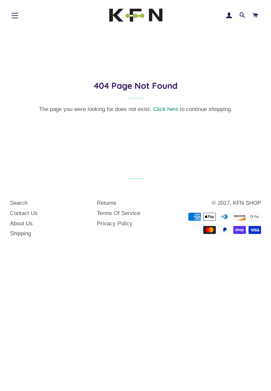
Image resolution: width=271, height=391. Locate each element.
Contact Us (24, 213)
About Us (21, 223)
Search (18, 203)
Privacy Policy (115, 223)
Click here (165, 109)
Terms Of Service (118, 213)
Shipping (20, 233)
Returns (106, 203)
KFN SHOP (247, 203)
